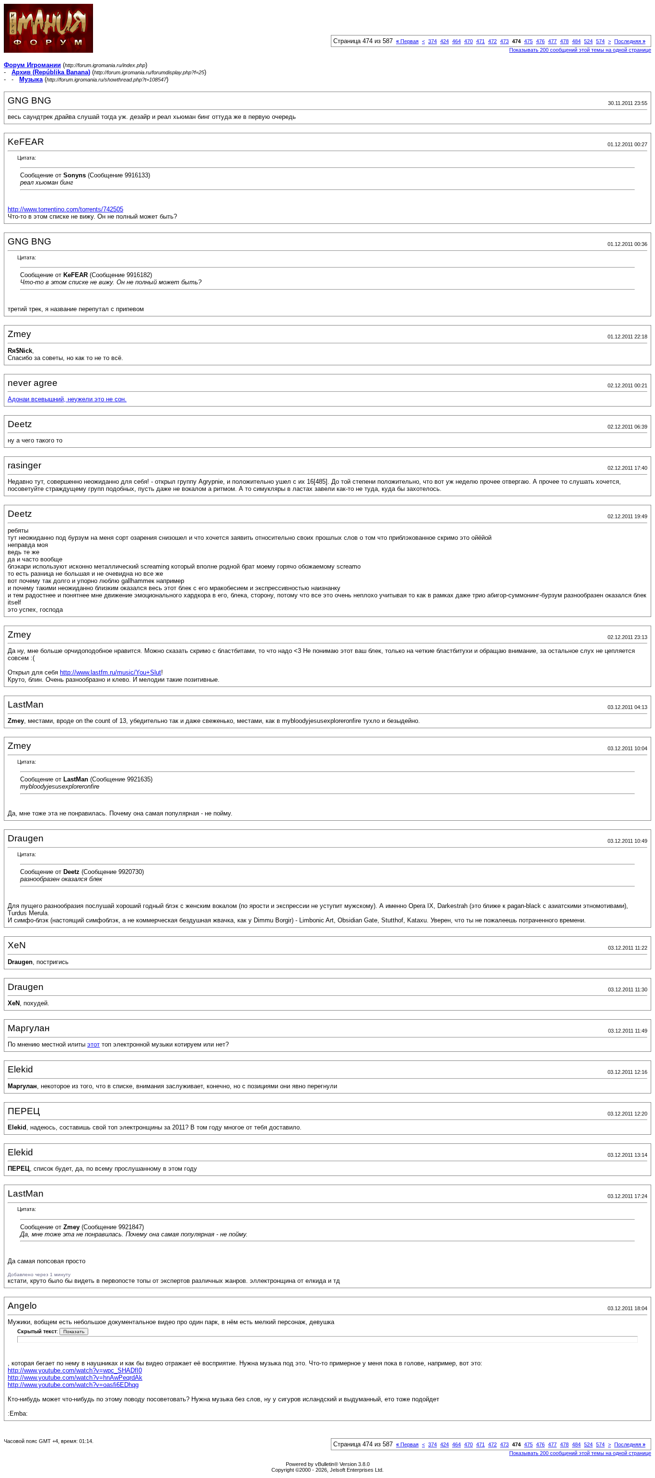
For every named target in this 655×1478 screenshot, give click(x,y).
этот (93, 1044)
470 (468, 41)
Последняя (629, 41)
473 (504, 41)
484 (576, 41)
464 (456, 41)
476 (540, 41)
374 (432, 41)
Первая (407, 41)
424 (444, 41)
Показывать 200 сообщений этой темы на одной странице (580, 50)
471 (480, 41)
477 (552, 41)
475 (528, 41)
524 (588, 41)
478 (564, 41)
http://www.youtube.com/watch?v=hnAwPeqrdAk (75, 1377)
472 (492, 41)
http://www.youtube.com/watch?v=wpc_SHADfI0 (75, 1370)
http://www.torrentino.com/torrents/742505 (65, 209)
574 (600, 41)
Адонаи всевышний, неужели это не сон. (67, 399)
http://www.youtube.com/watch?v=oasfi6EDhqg (73, 1384)
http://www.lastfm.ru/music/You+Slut (110, 672)
